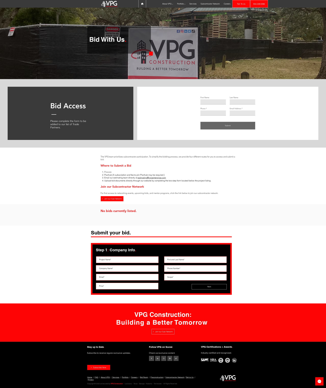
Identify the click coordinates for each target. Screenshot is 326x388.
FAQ (96, 377)
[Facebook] (151, 358)
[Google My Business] (169, 358)
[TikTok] (176, 358)
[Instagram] (163, 358)
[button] (98, 367)
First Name (204, 97)
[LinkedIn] (157, 358)
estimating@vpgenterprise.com (152, 177)
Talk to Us (190, 377)
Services (115, 377)
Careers (134, 377)
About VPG (105, 377)
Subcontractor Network (174, 377)
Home (89, 377)
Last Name (234, 97)
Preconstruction (157, 377)
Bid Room (144, 377)
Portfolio (125, 377)
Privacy (91, 379)
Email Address (235, 108)
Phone (203, 108)
